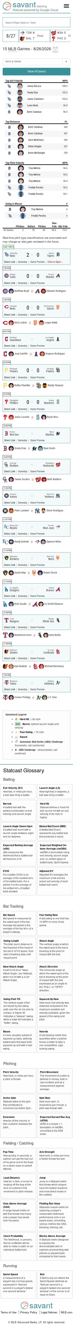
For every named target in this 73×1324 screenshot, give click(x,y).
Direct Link (10, 262)
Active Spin (9, 1098)
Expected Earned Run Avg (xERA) (55, 1118)
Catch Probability (13, 1236)
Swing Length (11, 940)
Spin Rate (44, 1098)
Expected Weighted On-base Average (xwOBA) (53, 846)
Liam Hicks (32, 105)
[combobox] (36, 22)
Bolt (42, 1274)
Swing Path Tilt (11, 999)
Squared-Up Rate (49, 999)
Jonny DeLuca (34, 86)
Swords (43, 1031)
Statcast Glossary (23, 770)
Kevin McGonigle (36, 152)
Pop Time (8, 1152)
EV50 (6, 871)
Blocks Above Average (52, 1236)
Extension (9, 1117)
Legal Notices (49, 1312)
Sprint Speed (10, 1274)
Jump (42, 1177)
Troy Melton (34, 168)
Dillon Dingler (35, 146)
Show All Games (37, 71)
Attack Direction (48, 966)
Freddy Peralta (36, 187)
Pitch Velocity (11, 1072)
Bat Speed (9, 915)
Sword (23, 737)
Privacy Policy (29, 1312)
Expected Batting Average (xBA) (18, 846)
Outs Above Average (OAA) (15, 1205)
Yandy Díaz (32, 92)
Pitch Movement (49, 1072)
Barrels (7, 803)
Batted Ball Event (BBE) (52, 826)
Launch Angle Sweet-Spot (17, 826)
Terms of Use (9, 1312)
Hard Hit (24, 719)
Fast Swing (26, 732)
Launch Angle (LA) (49, 788)
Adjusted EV (46, 871)
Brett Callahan (34, 112)
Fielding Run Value (49, 1203)
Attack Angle (46, 940)
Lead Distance (11, 1177)
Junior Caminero (35, 99)
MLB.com (66, 1312)
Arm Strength (47, 1152)
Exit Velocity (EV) (13, 788)
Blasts (6, 1031)
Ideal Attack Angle (13, 966)
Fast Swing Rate (48, 915)
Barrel (26, 724)
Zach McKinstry (36, 140)
